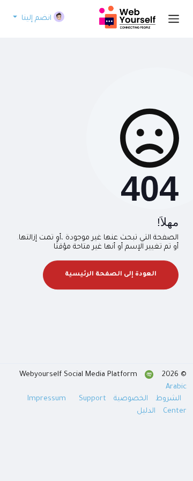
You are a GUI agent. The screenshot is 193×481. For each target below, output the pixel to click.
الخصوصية (130, 399)
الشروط (167, 399)
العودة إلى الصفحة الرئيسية (111, 274)
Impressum (47, 399)
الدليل (146, 411)
